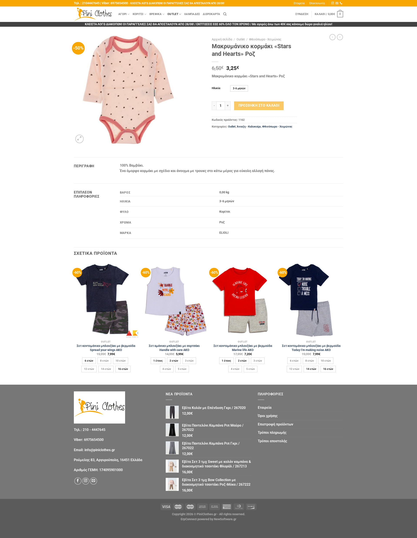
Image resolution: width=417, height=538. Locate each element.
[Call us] (341, 3)
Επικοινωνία (317, 3)
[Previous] (74, 322)
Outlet (172, 14)
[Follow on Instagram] (332, 3)
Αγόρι (122, 14)
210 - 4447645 (94, 430)
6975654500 (119, 3)
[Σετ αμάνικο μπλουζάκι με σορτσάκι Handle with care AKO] (174, 299)
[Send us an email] (337, 3)
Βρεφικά (155, 14)
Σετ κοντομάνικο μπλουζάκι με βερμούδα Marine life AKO (242, 348)
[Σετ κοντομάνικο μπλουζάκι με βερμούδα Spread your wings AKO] (106, 299)
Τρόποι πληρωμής (272, 432)
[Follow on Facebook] (77, 481)
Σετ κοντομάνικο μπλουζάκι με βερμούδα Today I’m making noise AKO (311, 348)
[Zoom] (79, 139)
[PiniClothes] (93, 14)
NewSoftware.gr (225, 519)
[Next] (343, 322)
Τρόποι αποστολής (272, 441)
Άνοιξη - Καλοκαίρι (249, 126)
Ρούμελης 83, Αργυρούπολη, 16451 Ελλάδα (108, 460)
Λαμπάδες (192, 14)
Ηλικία (216, 88)
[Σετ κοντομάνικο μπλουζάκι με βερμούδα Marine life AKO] (243, 299)
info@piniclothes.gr (99, 450)
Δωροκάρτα (211, 14)
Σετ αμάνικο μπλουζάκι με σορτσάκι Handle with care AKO (174, 348)
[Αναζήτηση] (225, 14)
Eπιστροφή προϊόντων (275, 424)
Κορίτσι (138, 14)
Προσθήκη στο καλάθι (259, 106)
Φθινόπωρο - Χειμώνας (265, 39)
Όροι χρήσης (268, 416)
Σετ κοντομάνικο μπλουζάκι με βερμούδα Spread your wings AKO (106, 348)
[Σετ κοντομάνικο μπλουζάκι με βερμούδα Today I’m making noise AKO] (311, 299)
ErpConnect (189, 519)
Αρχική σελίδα (222, 39)
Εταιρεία (299, 3)
